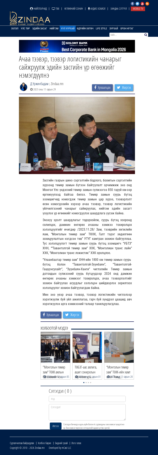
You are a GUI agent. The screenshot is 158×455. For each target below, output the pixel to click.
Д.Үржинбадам (39, 83)
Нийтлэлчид (40, 8)
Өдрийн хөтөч (85, 28)
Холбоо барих (44, 443)
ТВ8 (57, 8)
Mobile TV (138, 8)
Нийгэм (54, 28)
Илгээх (55, 426)
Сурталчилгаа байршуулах (22, 443)
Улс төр (25, 28)
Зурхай (113, 28)
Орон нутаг (127, 28)
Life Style (101, 28)
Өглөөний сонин (73, 8)
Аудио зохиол (97, 8)
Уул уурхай (67, 28)
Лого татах (76, 443)
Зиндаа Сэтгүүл (118, 8)
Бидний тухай (61, 443)
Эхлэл (14, 28)
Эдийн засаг (39, 28)
